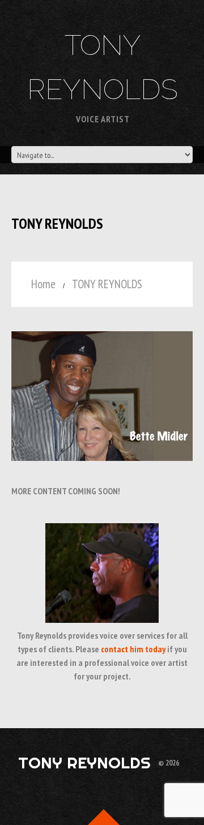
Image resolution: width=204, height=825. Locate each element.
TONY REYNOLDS (84, 762)
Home (43, 284)
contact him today (133, 649)
